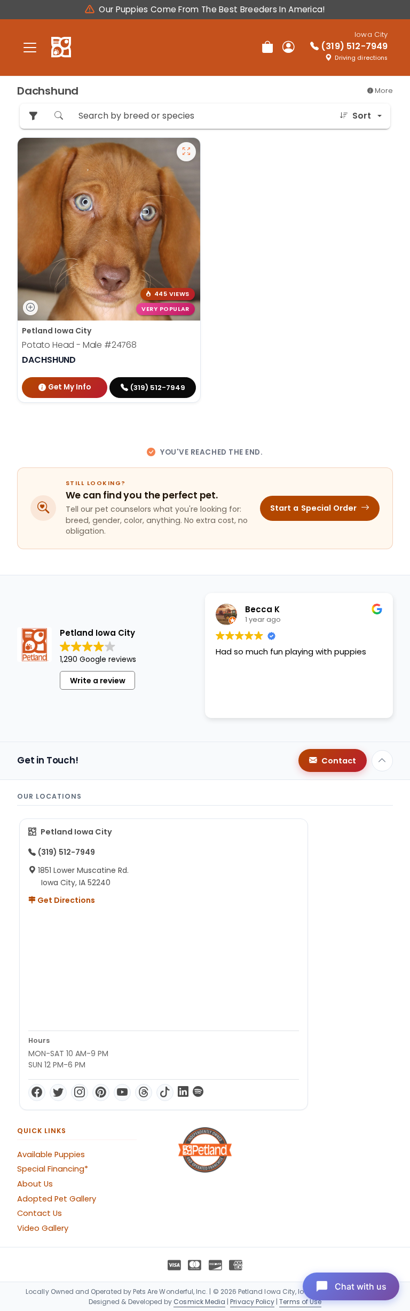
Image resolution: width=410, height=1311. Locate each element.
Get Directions (65, 900)
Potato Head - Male (79, 345)
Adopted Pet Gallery (56, 1198)
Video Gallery (42, 1228)
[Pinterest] (100, 1092)
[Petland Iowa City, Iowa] (61, 47)
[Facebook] (36, 1092)
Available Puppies (51, 1154)
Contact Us (39, 1213)
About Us (35, 1184)
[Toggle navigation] (30, 47)
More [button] (383, 90)
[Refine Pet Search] (33, 116)
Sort (361, 116)
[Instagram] (79, 1092)
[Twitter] (58, 1092)
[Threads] (143, 1092)
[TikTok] (165, 1092)
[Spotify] (198, 1092)
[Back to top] (382, 760)
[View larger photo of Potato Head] (186, 151)
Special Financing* (52, 1169)
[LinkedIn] (183, 1092)
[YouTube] (122, 1092)
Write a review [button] (97, 680)
